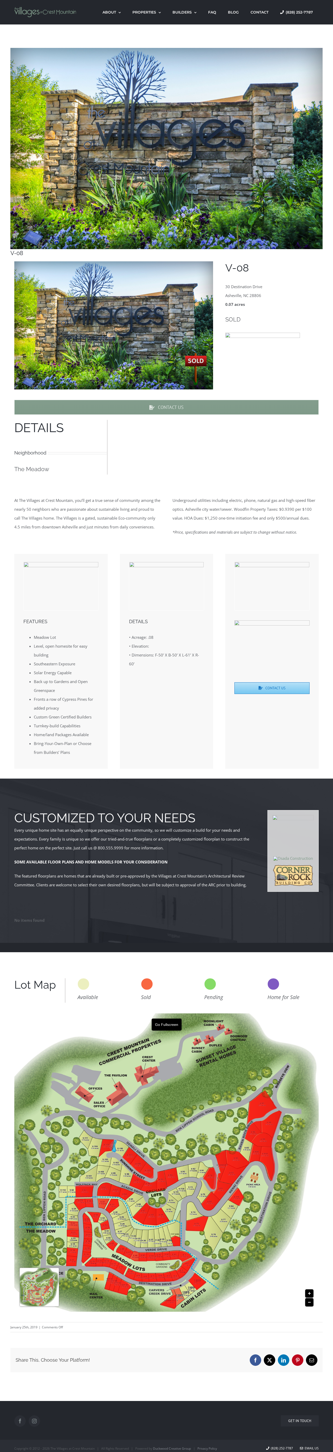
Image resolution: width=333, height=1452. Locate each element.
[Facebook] (20, 1421)
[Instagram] (34, 1421)
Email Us (311, 1448)
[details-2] (166, 563)
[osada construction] (293, 858)
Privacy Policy (207, 1448)
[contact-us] (272, 563)
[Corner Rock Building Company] (293, 865)
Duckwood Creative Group (172, 1448)
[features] (61, 563)
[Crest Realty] (293, 816)
